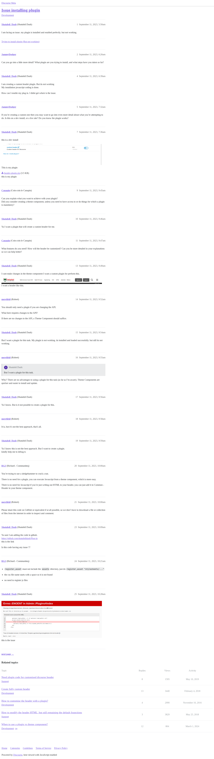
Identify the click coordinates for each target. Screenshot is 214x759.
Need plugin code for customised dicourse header (27, 677)
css (16, 728)
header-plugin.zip (12, 173)
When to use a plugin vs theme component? (24, 724)
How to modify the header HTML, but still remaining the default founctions (41, 712)
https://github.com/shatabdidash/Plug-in (19, 538)
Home (4, 748)
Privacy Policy (61, 748)
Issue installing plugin (20, 10)
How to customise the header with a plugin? (24, 700)
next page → (7, 654)
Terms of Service (43, 748)
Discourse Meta (8, 3)
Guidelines (28, 748)
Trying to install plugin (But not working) (20, 41)
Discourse (17, 755)
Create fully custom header (15, 689)
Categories (15, 748)
